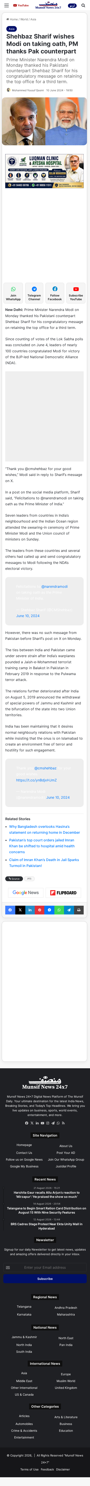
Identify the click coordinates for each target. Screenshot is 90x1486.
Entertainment (24, 1437)
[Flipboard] (63, 893)
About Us (65, 1146)
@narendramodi (55, 586)
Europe (66, 1374)
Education (66, 1430)
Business (66, 1424)
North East (66, 1338)
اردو (72, 5)
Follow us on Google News (24, 1159)
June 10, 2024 (28, 616)
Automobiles (24, 1424)
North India (24, 1345)
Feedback (47, 1469)
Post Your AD (66, 1152)
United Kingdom (66, 1388)
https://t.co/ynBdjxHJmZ (36, 780)
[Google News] (25, 893)
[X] (32, 1123)
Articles (24, 1416)
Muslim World (66, 1381)
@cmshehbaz (46, 768)
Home (13, 19)
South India (24, 1351)
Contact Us (24, 1152)
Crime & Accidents (24, 1430)
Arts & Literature (66, 1417)
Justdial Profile (66, 1166)
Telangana (24, 1306)
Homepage (24, 1145)
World (24, 19)
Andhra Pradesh (66, 1307)
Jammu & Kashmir (24, 1337)
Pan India (66, 1345)
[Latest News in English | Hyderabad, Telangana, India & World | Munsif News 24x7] (48, 5)
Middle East (24, 1381)
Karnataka (24, 1314)
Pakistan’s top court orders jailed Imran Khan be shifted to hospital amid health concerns (42, 846)
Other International (24, 1388)
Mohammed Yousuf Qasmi (28, 90)
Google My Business (24, 1166)
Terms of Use (29, 1469)
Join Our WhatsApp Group (66, 1159)
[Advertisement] (45, 238)
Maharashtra (66, 1314)
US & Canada (24, 1394)
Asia (33, 19)
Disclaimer (63, 1469)
